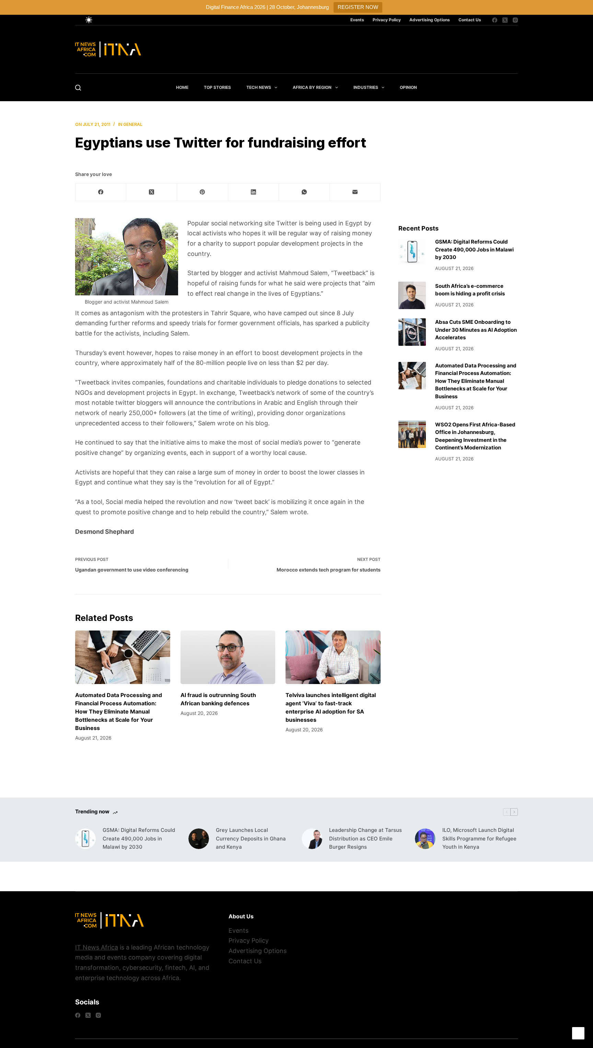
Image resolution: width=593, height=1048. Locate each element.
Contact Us (469, 19)
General (132, 124)
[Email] (355, 192)
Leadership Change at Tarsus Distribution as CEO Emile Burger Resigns (365, 838)
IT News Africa (96, 947)
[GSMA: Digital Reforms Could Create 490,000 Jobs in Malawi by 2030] (412, 252)
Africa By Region (312, 87)
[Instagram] (515, 20)
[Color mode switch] (88, 19)
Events (357, 19)
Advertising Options (429, 19)
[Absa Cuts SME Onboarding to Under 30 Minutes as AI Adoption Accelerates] (412, 332)
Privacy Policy (387, 19)
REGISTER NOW (358, 7)
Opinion (408, 87)
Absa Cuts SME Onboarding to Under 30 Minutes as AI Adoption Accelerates (476, 330)
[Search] (78, 88)
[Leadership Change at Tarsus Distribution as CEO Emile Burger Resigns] (312, 838)
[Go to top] (578, 1033)
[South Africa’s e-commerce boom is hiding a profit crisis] (412, 295)
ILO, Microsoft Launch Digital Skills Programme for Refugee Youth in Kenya (479, 838)
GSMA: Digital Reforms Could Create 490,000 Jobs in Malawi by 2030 (474, 249)
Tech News (258, 87)
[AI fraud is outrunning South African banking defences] (228, 657)
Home (182, 87)
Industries (365, 87)
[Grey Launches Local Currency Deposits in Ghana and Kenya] (198, 838)
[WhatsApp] (304, 192)
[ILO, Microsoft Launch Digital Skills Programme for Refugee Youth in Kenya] (425, 838)
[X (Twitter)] (505, 20)
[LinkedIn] (253, 192)
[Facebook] (494, 20)
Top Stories (217, 87)
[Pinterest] (202, 192)
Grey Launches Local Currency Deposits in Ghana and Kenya (251, 838)
